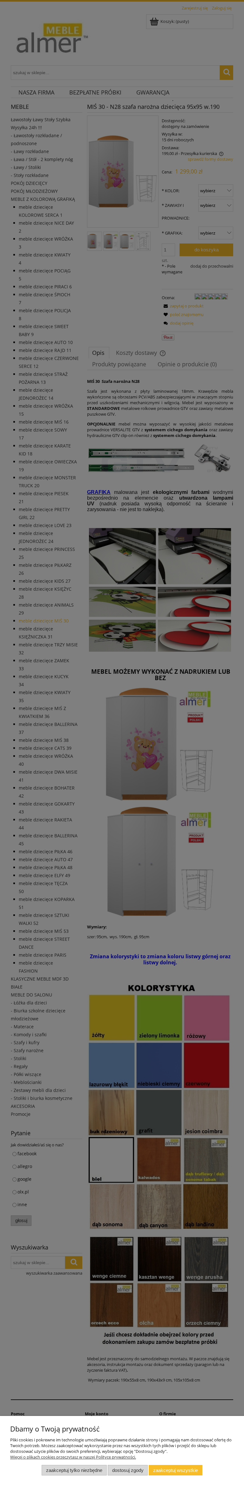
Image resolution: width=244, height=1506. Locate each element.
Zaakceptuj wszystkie (175, 1470)
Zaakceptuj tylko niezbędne (74, 1470)
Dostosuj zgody (128, 1470)
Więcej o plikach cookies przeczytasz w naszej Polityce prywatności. (73, 1457)
